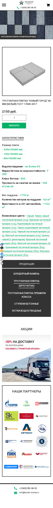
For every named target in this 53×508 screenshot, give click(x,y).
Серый (30, 216)
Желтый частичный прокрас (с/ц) (23, 235)
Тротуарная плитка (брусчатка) (27, 283)
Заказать (14, 125)
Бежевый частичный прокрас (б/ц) (20, 251)
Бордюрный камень (26, 273)
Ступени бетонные (26, 303)
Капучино (45, 251)
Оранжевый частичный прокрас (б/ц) (24, 247)
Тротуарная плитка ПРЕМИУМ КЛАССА (26, 295)
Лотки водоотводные (26, 310)
